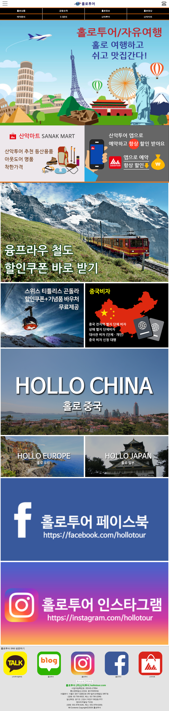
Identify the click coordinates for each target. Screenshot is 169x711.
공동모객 (63, 11)
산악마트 (148, 17)
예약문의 (21, 17)
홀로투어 (51, 677)
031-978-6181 (78, 705)
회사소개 (80, 681)
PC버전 (89, 681)
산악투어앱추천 (17, 677)
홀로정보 (106, 11)
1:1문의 (63, 17)
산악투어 (106, 17)
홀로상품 (21, 11)
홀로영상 (148, 11)
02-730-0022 (78, 696)
